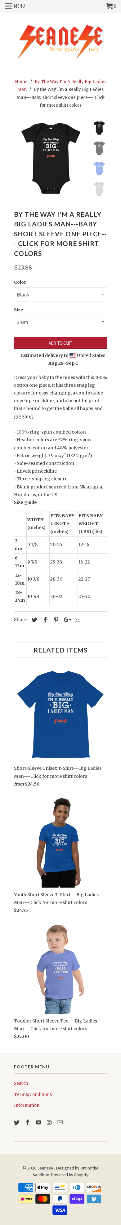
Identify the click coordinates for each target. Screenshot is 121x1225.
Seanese (46, 1168)
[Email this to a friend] (77, 619)
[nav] (15, 6)
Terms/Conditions (33, 1094)
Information (26, 1105)
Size (18, 310)
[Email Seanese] (60, 1122)
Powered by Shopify (69, 1175)
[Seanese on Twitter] (17, 1122)
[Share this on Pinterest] (55, 619)
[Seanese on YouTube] (39, 1122)
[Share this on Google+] (66, 619)
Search (21, 1083)
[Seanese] (60, 41)
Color (20, 282)
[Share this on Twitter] (33, 619)
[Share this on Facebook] (44, 619)
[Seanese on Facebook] (28, 1122)
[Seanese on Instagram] (49, 1122)
